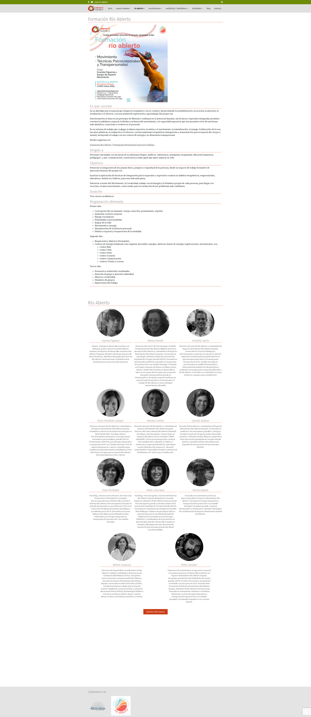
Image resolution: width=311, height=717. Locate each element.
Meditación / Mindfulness (176, 8)
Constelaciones (154, 8)
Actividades (197, 8)
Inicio (110, 8)
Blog (208, 8)
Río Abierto (138, 8)
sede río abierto (101, 2)
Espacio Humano (122, 8)
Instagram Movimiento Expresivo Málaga (133, 145)
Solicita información (155, 612)
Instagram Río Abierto (101, 145)
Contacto (217, 8)
